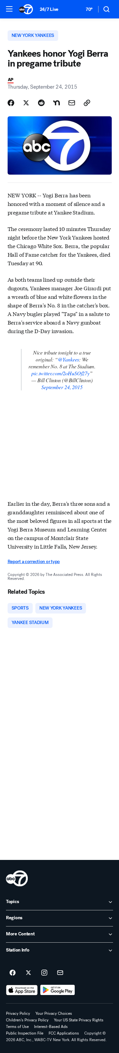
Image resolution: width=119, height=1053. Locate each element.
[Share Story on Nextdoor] (56, 102)
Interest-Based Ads (51, 1027)
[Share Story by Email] (71, 102)
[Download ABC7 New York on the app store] (22, 990)
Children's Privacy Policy (27, 1020)
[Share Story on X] (26, 102)
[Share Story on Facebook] (11, 102)
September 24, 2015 (61, 387)
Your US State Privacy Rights (78, 1020)
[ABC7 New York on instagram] (44, 973)
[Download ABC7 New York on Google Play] (57, 990)
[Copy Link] (87, 102)
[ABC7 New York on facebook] (12, 973)
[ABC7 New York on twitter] (28, 973)
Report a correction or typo (34, 561)
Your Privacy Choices (53, 1013)
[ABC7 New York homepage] (26, 9)
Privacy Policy (18, 1013)
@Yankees (68, 359)
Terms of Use (17, 1027)
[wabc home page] (17, 878)
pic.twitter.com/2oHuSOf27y (60, 373)
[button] (9, 8)
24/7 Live (49, 9)
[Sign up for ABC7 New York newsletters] (60, 973)
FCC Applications (64, 1033)
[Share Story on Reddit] (41, 102)
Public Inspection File (24, 1033)
